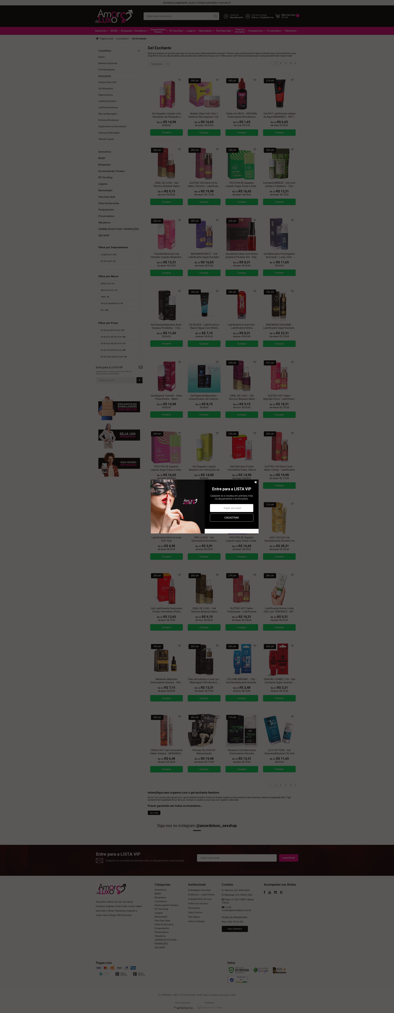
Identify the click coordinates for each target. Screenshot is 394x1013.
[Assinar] (231, 518)
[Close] (256, 482)
